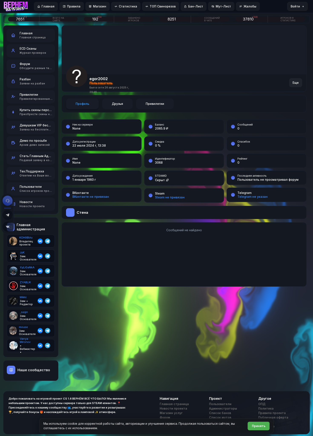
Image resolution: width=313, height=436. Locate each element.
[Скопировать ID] (167, 180)
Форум (165, 417)
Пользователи (220, 404)
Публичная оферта (273, 417)
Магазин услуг (171, 413)
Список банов (220, 413)
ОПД (261, 404)
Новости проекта (173, 408)
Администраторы (223, 408)
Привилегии (155, 103)
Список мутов (220, 417)
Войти (295, 6)
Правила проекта (272, 413)
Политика (266, 408)
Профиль (82, 103)
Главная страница (174, 404)
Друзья (117, 103)
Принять (258, 426)
